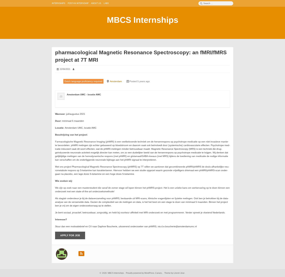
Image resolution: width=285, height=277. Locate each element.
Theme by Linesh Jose (175, 273)
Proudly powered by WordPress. (140, 273)
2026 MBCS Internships (112, 273)
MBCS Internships (142, 20)
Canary (158, 273)
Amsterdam (116, 81)
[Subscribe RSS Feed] (81, 253)
